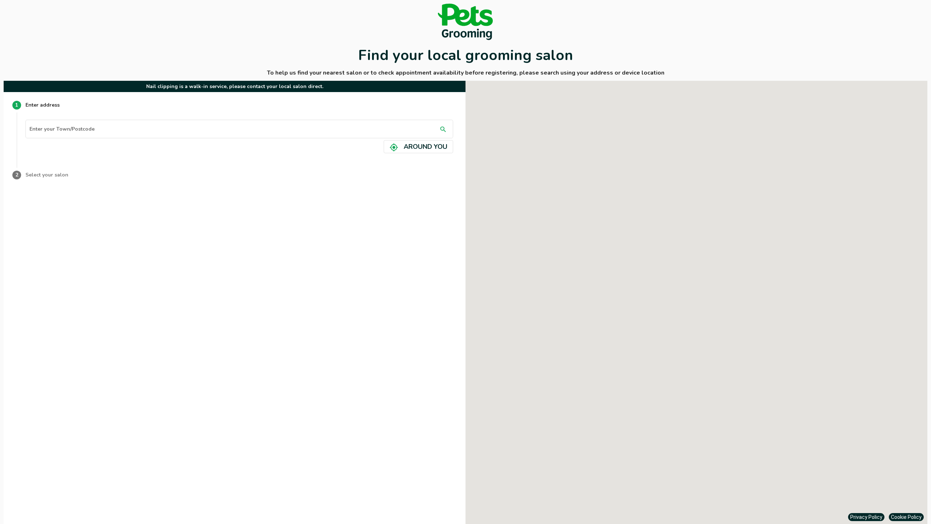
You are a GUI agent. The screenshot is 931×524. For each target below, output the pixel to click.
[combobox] (233, 130)
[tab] (235, 105)
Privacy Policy (866, 517)
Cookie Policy (906, 517)
